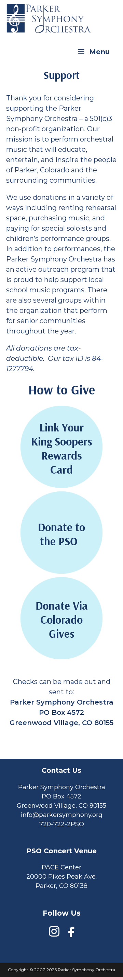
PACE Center (61, 867)
